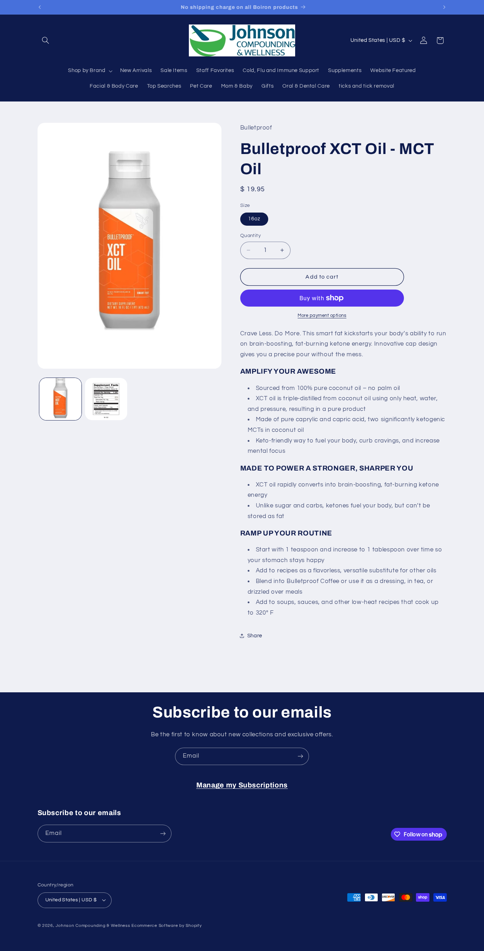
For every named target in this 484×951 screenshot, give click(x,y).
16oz (254, 218)
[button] (46, 40)
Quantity (250, 235)
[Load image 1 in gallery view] (60, 399)
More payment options (322, 315)
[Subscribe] (300, 756)
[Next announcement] (444, 7)
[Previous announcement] (39, 7)
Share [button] (254, 635)
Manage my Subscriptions (242, 785)
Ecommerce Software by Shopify (166, 926)
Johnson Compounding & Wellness (93, 926)
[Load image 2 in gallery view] (106, 399)
